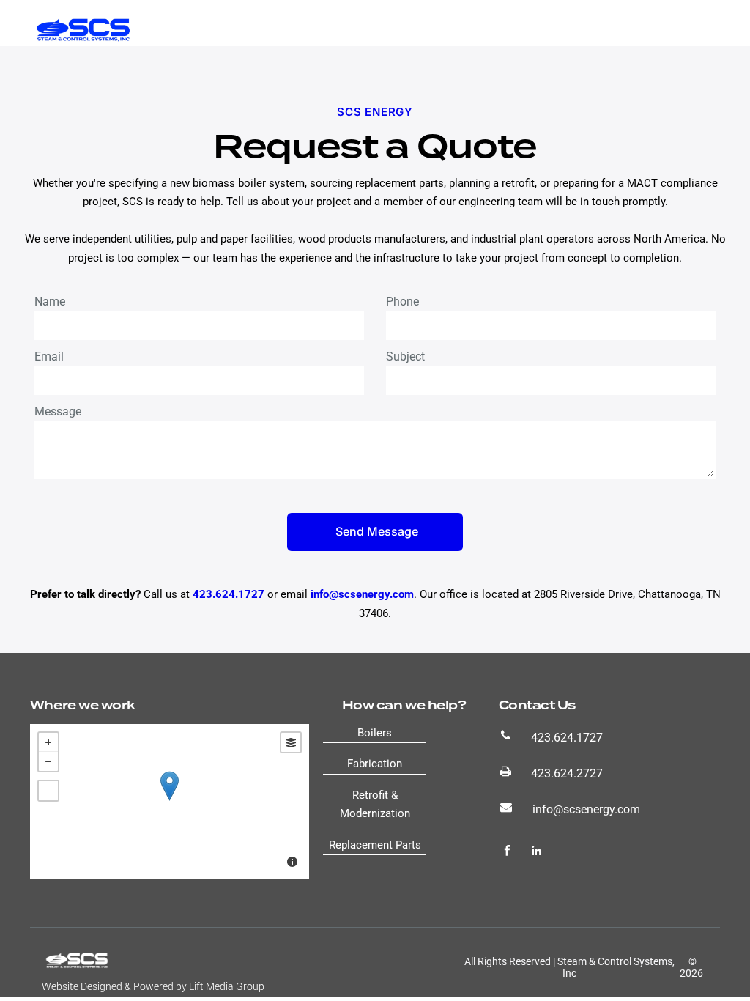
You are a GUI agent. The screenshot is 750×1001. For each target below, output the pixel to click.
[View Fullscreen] (48, 790)
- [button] (48, 761)
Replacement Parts (375, 845)
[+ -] (169, 801)
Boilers (374, 732)
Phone (402, 302)
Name (49, 302)
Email (49, 356)
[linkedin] (536, 852)
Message (57, 411)
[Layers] (290, 742)
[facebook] (507, 852)
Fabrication (374, 763)
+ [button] (48, 742)
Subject (405, 356)
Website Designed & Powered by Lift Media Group (153, 986)
